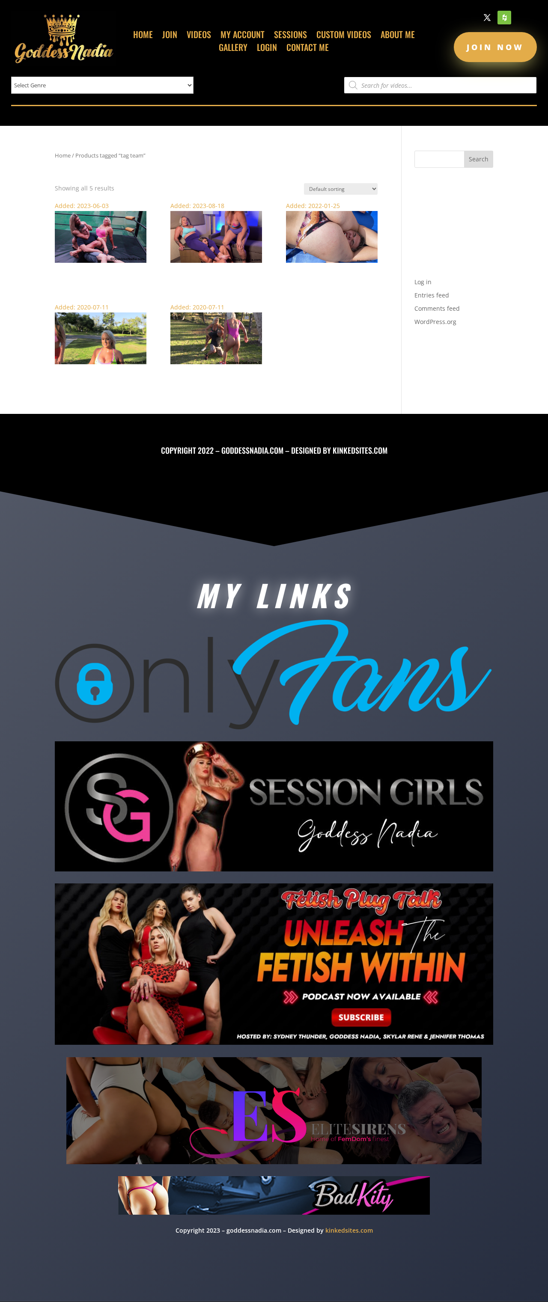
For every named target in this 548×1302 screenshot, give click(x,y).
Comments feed (437, 308)
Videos (199, 36)
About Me (398, 36)
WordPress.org (435, 322)
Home (143, 36)
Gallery (233, 49)
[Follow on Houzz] (504, 17)
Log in (423, 282)
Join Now (495, 47)
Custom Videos (343, 36)
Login (267, 49)
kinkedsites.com (360, 450)
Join (169, 36)
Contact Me (307, 49)
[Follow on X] (487, 17)
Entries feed (431, 295)
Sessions (290, 36)
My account (242, 36)
